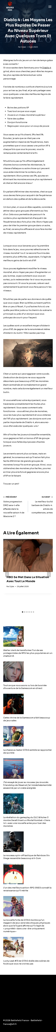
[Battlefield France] (9, 6)
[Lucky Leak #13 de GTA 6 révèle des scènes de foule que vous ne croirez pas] (28, 947)
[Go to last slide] (7, 574)
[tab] (22, 612)
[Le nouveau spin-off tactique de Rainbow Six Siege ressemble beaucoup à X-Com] (28, 841)
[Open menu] (50, 6)
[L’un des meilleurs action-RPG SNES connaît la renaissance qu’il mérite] (28, 874)
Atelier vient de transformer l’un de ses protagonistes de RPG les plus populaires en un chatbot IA (27, 653)
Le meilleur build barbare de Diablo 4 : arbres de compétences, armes (42, 505)
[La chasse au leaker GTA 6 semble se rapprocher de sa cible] (28, 736)
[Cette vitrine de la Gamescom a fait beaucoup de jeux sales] (28, 704)
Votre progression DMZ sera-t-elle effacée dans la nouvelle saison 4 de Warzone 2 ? (13, 507)
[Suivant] (49, 574)
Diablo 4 (46, 67)
